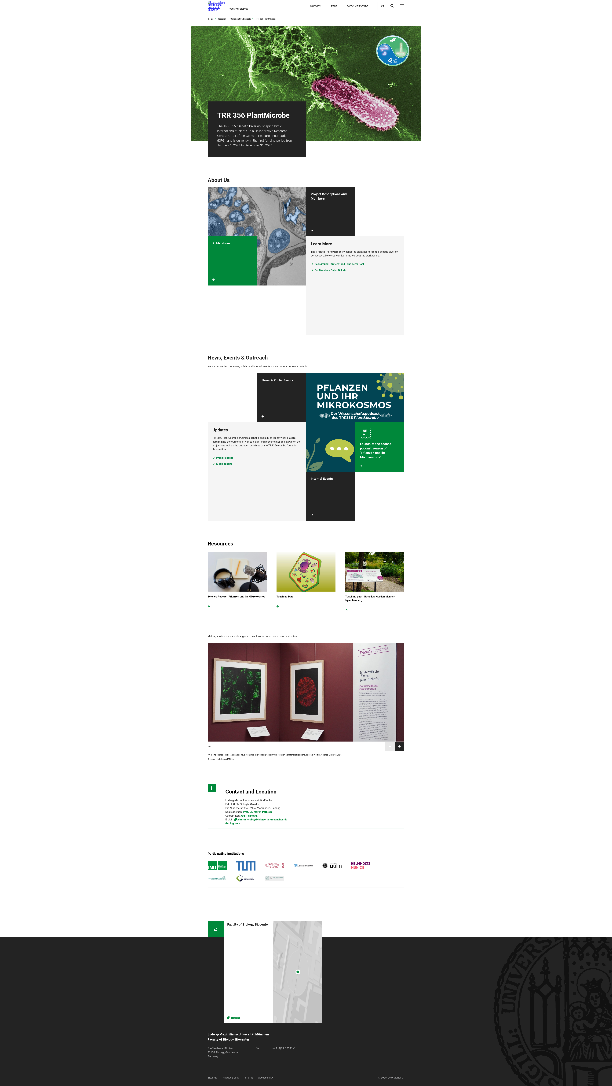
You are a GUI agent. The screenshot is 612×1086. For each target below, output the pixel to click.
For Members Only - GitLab (330, 270)
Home (210, 19)
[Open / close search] (392, 5)
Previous (390, 746)
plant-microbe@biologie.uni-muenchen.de (262, 819)
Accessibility (265, 1077)
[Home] (216, 929)
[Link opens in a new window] (273, 972)
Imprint (248, 1077)
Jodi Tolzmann (249, 815)
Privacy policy (231, 1077)
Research (222, 19)
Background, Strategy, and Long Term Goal (339, 264)
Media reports (224, 463)
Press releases (224, 457)
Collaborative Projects (240, 19)
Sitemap (212, 1077)
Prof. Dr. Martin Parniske (258, 811)
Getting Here (232, 823)
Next (399, 746)
